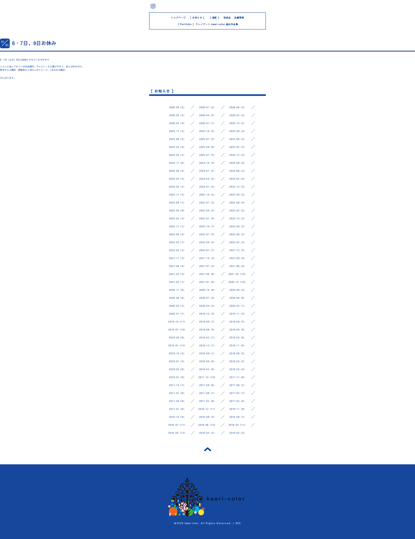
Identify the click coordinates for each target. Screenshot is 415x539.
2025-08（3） (177, 139)
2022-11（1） (177, 226)
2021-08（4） (177, 266)
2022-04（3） (207, 242)
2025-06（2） (237, 139)
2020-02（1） (237, 305)
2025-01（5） (207, 154)
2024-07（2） (207, 170)
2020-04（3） (207, 305)
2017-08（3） (237, 385)
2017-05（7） (237, 393)
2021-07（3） (207, 266)
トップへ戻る (207, 449)
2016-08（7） (237, 416)
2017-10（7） (177, 385)
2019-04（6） (177, 337)
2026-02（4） (177, 123)
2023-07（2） (207, 202)
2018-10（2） (177, 353)
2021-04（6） (207, 274)
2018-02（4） (237, 369)
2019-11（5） (237, 313)
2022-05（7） (177, 242)
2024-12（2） (237, 154)
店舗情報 (239, 17)
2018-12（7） (207, 345)
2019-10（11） (177, 321)
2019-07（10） (177, 329)
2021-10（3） (207, 258)
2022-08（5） (177, 234)
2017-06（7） (207, 393)
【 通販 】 (214, 17)
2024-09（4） (237, 162)
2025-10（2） (207, 131)
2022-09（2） (237, 226)
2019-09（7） (207, 321)
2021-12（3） (237, 250)
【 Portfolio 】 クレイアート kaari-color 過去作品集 (207, 24)
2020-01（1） (177, 313)
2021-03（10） (238, 274)
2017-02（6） (237, 401)
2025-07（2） (207, 139)
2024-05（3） (177, 178)
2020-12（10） (238, 282)
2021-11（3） (177, 258)
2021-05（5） (177, 274)
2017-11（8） (237, 377)
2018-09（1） (207, 353)
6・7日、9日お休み (34, 43)
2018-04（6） (177, 369)
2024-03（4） (237, 178)
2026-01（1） (207, 123)
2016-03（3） (207, 432)
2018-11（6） (237, 345)
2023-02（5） (177, 218)
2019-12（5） (207, 313)
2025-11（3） (177, 131)
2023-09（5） (237, 194)
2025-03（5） (237, 147)
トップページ (178, 17)
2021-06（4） (237, 266)
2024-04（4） (207, 178)
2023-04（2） (207, 210)
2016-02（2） (237, 432)
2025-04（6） (207, 147)
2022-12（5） (237, 218)
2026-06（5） (237, 107)
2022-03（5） (237, 242)
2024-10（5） (207, 162)
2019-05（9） (237, 329)
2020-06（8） (237, 297)
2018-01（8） (177, 377)
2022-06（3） (237, 234)
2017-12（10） (207, 377)
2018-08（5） (237, 353)
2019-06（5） (207, 329)
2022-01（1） (207, 250)
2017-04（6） (177, 401)
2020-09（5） (237, 289)
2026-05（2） (177, 115)
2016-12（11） (207, 409)
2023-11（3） (177, 194)
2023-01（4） (207, 218)
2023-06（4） (237, 202)
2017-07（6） (177, 393)
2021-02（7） (177, 282)
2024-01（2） (207, 186)
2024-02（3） (177, 186)
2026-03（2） (237, 115)
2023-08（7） (177, 202)
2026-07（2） (207, 107)
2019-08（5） (237, 321)
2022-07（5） (207, 234)
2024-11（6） (177, 162)
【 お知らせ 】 (197, 17)
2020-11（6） (177, 289)
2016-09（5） (207, 416)
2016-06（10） (207, 424)
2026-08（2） (177, 107)
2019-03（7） (207, 337)
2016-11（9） (237, 409)
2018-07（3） (177, 361)
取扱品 (227, 17)
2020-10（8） (207, 289)
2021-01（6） (207, 282)
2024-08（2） (177, 170)
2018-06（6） (207, 361)
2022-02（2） (177, 250)
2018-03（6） (207, 369)
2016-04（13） (177, 432)
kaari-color (191, 523)
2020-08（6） (177, 297)
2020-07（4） (207, 297)
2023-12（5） (237, 186)
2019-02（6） (237, 337)
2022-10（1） (207, 226)
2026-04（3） (207, 115)
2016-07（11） (177, 424)
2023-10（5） (207, 194)
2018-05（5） (237, 361)
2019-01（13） (177, 345)
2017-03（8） (207, 401)
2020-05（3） (177, 305)
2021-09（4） (237, 258)
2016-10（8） (177, 416)
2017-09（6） (207, 385)
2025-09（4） (237, 131)
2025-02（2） (177, 154)
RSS (238, 523)
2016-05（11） (238, 424)
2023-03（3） (237, 210)
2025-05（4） (177, 147)
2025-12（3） (237, 123)
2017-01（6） (177, 409)
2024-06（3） (237, 170)
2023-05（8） (177, 210)
